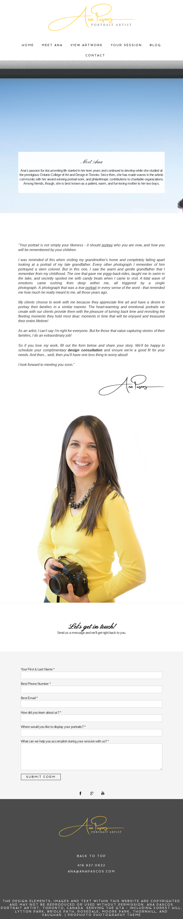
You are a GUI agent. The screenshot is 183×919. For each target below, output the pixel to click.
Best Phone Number (35, 684)
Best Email (28, 698)
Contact (95, 55)
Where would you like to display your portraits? (52, 727)
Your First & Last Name (37, 669)
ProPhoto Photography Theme (104, 915)
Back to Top (91, 856)
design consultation (85, 350)
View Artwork (87, 45)
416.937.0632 (91, 865)
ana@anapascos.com (91, 871)
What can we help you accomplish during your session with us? (64, 741)
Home (28, 45)
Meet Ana (52, 45)
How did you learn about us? (40, 712)
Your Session (126, 45)
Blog (155, 45)
